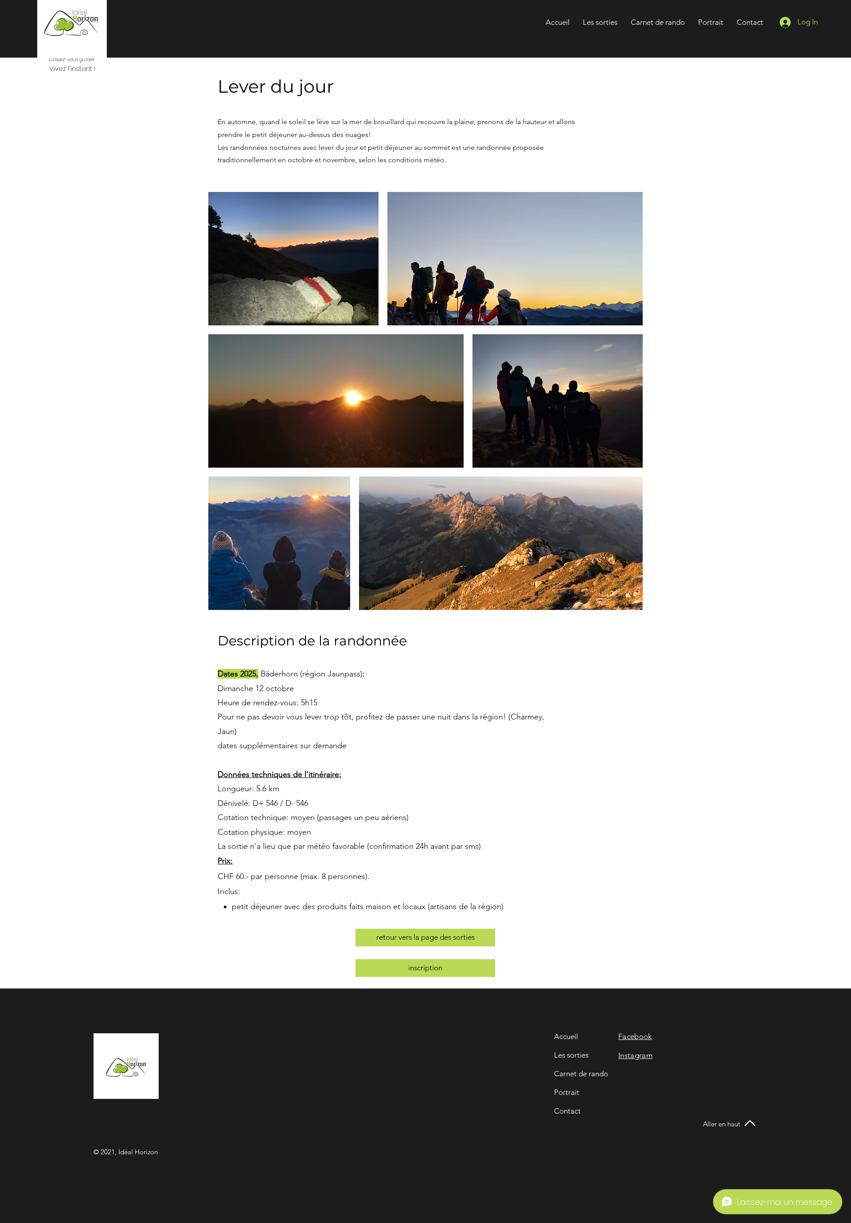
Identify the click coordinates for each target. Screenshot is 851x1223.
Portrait (566, 1092)
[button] (750, 22)
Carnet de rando (581, 1073)
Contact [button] (567, 1110)
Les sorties (571, 1055)
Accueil (566, 1036)
